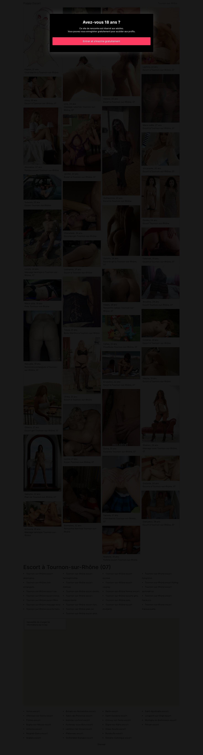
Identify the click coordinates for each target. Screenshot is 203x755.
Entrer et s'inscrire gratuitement (101, 41)
